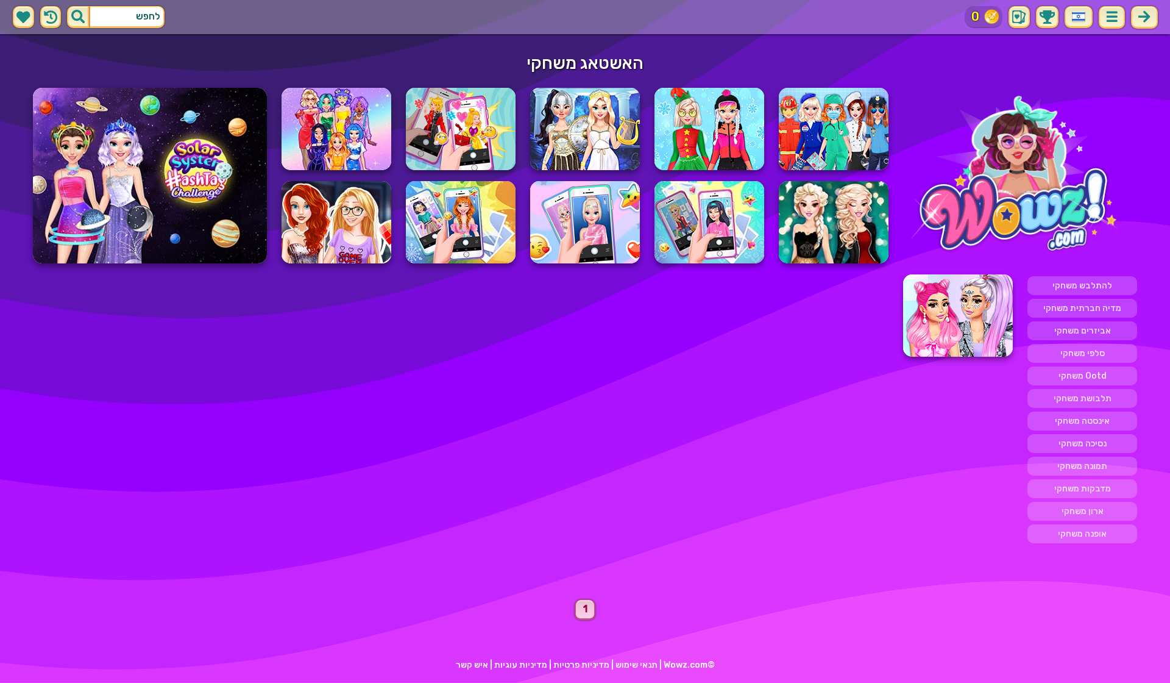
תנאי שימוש (636, 665)
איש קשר (472, 665)
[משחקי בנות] (1020, 175)
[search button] (78, 17)
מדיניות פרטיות (581, 665)
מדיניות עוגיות (520, 665)
